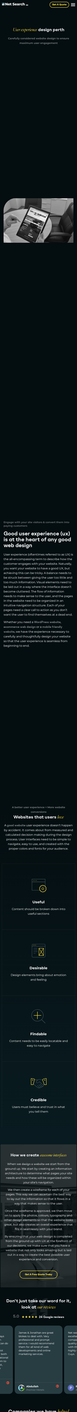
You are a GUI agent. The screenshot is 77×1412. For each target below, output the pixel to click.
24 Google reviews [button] (51, 1317)
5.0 (16, 1316)
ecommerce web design (20, 627)
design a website (33, 1164)
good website (16, 825)
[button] (73, 4)
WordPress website (47, 622)
